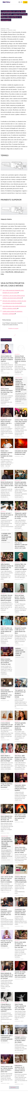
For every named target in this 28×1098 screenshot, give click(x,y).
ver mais (13, 1087)
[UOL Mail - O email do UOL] (19, 2)
